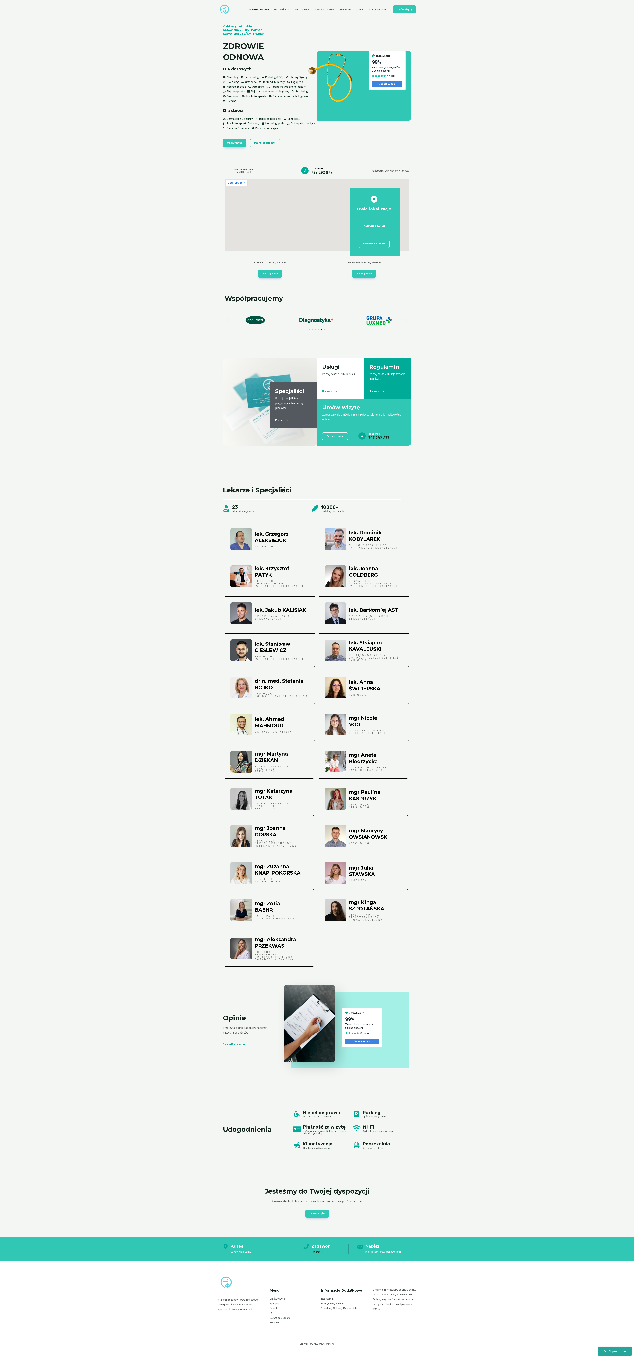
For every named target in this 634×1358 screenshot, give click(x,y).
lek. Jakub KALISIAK (280, 610)
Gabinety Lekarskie (259, 9)
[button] (404, 9)
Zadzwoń (317, 168)
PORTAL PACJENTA (378, 9)
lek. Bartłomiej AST (373, 610)
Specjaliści (280, 9)
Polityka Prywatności (333, 1303)
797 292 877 (322, 172)
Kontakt (360, 9)
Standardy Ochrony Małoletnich (339, 1308)
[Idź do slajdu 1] (309, 329)
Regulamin (345, 9)
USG (296, 9)
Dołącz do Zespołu (324, 9)
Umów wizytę (277, 1298)
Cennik (305, 9)
